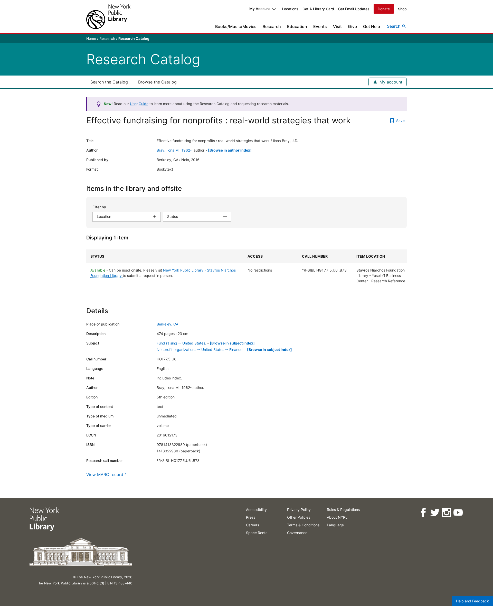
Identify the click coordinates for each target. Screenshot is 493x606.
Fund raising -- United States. (181, 343)
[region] (246, 268)
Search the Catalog (109, 82)
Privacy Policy (299, 509)
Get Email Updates (353, 9)
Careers (252, 525)
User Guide (139, 103)
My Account (259, 8)
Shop (402, 9)
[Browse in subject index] (232, 343)
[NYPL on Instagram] (446, 512)
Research (272, 26)
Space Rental (257, 532)
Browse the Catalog (157, 82)
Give (352, 26)
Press (250, 517)
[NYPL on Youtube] (458, 512)
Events (320, 26)
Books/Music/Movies (236, 26)
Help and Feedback (472, 601)
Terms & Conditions (303, 525)
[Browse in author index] (230, 150)
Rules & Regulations (343, 509)
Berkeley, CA (167, 324)
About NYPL (337, 517)
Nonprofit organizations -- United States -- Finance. (200, 349)
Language (335, 525)
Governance (297, 532)
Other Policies (298, 517)
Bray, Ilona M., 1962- (174, 150)
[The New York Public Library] (108, 16)
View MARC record (104, 474)
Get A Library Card (318, 9)
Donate (384, 9)
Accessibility (256, 509)
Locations (290, 9)
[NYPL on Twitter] (435, 512)
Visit (337, 26)
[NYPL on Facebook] (423, 512)
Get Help (371, 26)
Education (297, 26)
